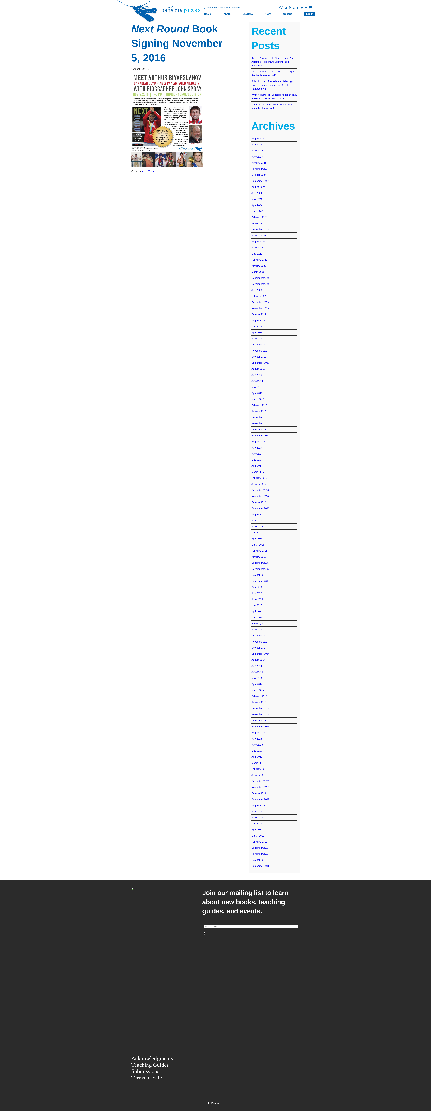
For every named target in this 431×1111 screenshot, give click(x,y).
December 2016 (260, 490)
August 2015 (258, 587)
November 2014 (260, 641)
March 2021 (257, 271)
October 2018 (258, 356)
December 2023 (260, 229)
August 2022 (258, 241)
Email (208, 921)
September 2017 (260, 435)
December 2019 (260, 302)
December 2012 (260, 781)
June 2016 (257, 526)
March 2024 (257, 211)
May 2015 (256, 605)
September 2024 (260, 181)
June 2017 (257, 453)
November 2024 (260, 168)
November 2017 (260, 423)
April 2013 (256, 756)
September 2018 (260, 362)
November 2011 (259, 853)
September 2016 (260, 508)
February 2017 (259, 478)
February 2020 (259, 296)
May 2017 (256, 459)
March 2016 (257, 544)
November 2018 (260, 350)
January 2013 (258, 775)
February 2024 (259, 217)
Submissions (145, 1071)
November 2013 (260, 714)
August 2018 (258, 368)
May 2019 (256, 326)
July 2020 (256, 290)
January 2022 (258, 265)
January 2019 (258, 338)
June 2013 (257, 744)
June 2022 (257, 247)
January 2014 (258, 702)
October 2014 (258, 647)
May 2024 (256, 199)
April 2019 (256, 332)
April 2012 (256, 829)
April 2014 (256, 684)
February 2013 (259, 769)
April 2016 (256, 538)
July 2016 (256, 520)
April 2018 (256, 393)
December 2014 (260, 635)
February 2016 (259, 550)
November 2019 (260, 308)
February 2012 (259, 841)
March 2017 (257, 472)
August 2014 (258, 659)
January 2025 (258, 162)
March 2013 (257, 763)
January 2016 (258, 556)
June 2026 (257, 150)
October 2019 (258, 314)
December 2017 (260, 417)
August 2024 (258, 187)
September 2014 (260, 653)
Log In (309, 14)
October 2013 (258, 720)
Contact (287, 14)
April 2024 (256, 205)
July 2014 (256, 666)
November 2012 (260, 787)
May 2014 (256, 678)
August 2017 (258, 441)
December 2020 (260, 278)
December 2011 (259, 847)
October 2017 (258, 429)
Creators (248, 14)
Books (207, 14)
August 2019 (258, 320)
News (268, 14)
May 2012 (256, 823)
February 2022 (259, 259)
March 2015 (257, 617)
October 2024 (258, 174)
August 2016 (258, 514)
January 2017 (258, 484)
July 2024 (256, 193)
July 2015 (256, 593)
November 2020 (260, 284)
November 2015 (260, 569)
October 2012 (258, 793)
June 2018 (257, 381)
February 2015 (259, 623)
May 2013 (256, 750)
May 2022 (256, 253)
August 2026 (258, 138)
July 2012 (256, 811)
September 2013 (260, 726)
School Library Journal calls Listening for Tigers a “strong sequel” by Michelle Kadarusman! (273, 85)
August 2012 (258, 805)
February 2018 (259, 405)
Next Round (148, 171)
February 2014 (259, 696)
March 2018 (257, 399)
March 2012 (257, 835)
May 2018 (256, 387)
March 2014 (257, 690)
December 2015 (260, 562)
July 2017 (256, 447)
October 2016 (258, 502)
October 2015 (258, 575)
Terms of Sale (146, 1078)
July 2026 (256, 144)
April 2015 (256, 611)
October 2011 (258, 860)
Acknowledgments (152, 1058)
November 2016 (260, 496)
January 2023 (258, 235)
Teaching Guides (150, 1065)
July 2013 (256, 738)
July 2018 (256, 375)
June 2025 (257, 156)
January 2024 (258, 223)
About (226, 14)
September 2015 (260, 581)
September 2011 (260, 866)
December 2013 (260, 708)
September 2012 (260, 799)
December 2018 (260, 344)
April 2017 (256, 465)
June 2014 (257, 672)
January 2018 (258, 411)
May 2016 (256, 532)
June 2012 (257, 817)
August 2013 (258, 732)
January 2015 (258, 629)
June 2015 (257, 599)
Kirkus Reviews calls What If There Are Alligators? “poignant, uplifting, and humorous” (272, 62)
